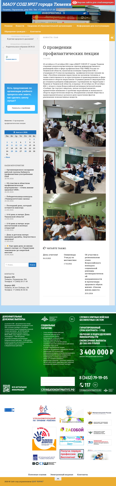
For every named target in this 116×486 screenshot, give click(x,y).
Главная (8, 26)
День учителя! (50, 255)
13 (21, 145)
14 (25, 145)
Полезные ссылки (37, 474)
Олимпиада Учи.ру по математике (70, 257)
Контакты (35, 31)
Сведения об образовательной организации (49, 26)
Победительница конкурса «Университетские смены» (18, 197)
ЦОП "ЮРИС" (38, 481)
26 (16, 151)
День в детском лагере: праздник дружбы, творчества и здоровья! (20, 237)
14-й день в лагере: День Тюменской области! (17, 215)
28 (25, 151)
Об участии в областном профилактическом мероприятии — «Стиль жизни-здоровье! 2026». (19, 186)
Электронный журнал (61, 474)
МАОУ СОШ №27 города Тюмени (36, 4)
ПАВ (56, 37)
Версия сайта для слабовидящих (95, 2)
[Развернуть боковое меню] (112, 37)
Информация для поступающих (93, 26)
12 (16, 145)
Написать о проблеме (21, 108)
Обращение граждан (14, 31)
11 (12, 145)
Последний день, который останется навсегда (18, 206)
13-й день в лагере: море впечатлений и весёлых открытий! (17, 225)
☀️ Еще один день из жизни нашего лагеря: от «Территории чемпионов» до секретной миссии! (19, 249)
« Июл (7, 157)
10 (7, 145)
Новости (20, 26)
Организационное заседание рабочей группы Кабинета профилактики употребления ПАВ (19, 173)
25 (12, 151)
